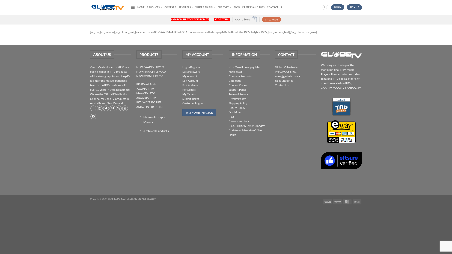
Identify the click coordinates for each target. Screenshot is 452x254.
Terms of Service (238, 94)
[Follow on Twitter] (106, 108)
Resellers (185, 7)
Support (223, 7)
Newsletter (235, 71)
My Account (189, 76)
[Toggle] (140, 116)
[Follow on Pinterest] (125, 108)
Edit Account (190, 80)
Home (140, 7)
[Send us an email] (112, 108)
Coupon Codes (238, 85)
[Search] (325, 7)
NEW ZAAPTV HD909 (150, 67)
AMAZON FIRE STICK (150, 106)
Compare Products (240, 76)
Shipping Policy (238, 103)
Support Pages (237, 89)
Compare (170, 7)
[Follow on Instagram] (100, 108)
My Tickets (189, 94)
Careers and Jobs (253, 7)
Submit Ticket (190, 98)
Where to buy (204, 7)
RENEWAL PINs (146, 84)
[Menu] (133, 7)
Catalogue (235, 80)
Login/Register (191, 67)
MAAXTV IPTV (145, 93)
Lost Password (191, 71)
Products (153, 7)
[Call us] (119, 108)
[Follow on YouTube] (93, 116)
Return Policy (237, 107)
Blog (237, 7)
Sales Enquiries (284, 80)
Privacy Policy (237, 98)
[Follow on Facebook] (93, 108)
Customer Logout (193, 103)
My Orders (189, 89)
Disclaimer (235, 112)
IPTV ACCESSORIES (148, 102)
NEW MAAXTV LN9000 (151, 71)
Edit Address (190, 85)
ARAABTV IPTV (146, 97)
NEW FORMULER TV (149, 76)
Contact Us (274, 7)
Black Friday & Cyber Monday (247, 125)
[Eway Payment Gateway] (341, 131)
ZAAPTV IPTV (145, 88)
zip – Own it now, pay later (245, 67)
